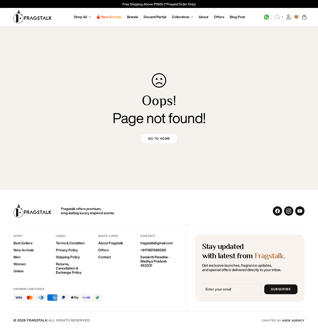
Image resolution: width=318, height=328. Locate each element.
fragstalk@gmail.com (156, 243)
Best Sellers (23, 243)
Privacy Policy (67, 250)
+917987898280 (153, 250)
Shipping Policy (68, 257)
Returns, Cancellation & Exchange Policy (68, 268)
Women (20, 264)
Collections (180, 17)
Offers (219, 17)
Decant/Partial (155, 17)
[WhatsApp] (266, 17)
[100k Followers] (288, 211)
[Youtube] (299, 211)
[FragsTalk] (33, 17)
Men (17, 257)
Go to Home (159, 138)
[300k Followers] (277, 211)
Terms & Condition (70, 243)
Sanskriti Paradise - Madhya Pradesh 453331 (155, 261)
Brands (132, 17)
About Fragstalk (110, 243)
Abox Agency (293, 320)
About (203, 17)
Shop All (80, 17)
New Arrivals (24, 250)
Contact (104, 257)
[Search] (277, 17)
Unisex (19, 271)
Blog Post (237, 17)
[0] (304, 17)
